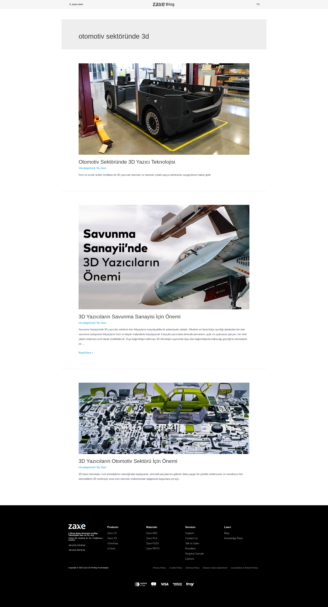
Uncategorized (87, 168)
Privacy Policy (159, 568)
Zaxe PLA (151, 538)
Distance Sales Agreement (215, 568)
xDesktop (112, 543)
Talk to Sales (192, 543)
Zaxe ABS (152, 533)
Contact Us (191, 538)
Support (189, 533)
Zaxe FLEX (152, 543)
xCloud (111, 548)
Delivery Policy (192, 568)
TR (258, 4)
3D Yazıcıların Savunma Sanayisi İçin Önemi (130, 316)
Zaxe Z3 (112, 533)
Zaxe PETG (153, 548)
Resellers (190, 548)
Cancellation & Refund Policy (244, 568)
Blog (170, 4)
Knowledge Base (233, 538)
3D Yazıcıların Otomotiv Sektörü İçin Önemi (128, 461)
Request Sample (194, 553)
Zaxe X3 (112, 538)
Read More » (86, 352)
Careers (189, 558)
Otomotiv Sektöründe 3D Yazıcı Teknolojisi (127, 162)
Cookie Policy (175, 568)
